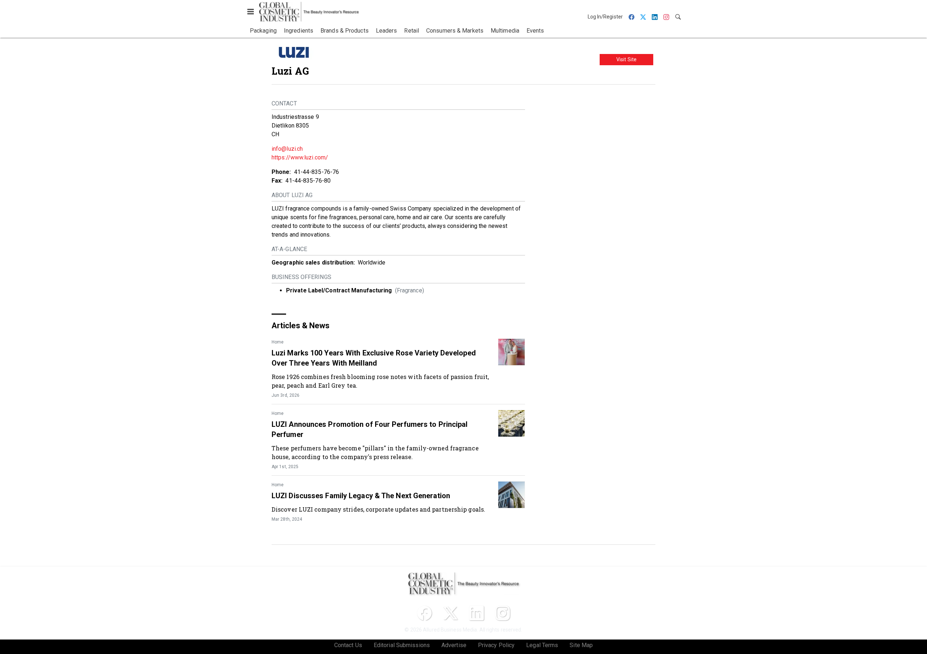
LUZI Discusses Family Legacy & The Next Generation (361, 495)
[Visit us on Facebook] (424, 613)
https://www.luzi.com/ (300, 157)
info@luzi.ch (287, 148)
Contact (284, 103)
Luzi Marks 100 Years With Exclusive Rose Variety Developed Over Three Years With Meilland (374, 358)
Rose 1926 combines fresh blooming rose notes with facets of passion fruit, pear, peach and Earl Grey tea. (380, 381)
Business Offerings (301, 277)
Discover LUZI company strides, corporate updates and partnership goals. (378, 509)
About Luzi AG (292, 195)
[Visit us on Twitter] (450, 613)
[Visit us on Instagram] (502, 613)
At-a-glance (289, 249)
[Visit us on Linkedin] (476, 613)
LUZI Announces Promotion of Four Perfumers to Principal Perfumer (370, 429)
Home (278, 342)
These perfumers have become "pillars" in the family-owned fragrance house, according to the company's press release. (375, 452)
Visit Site (626, 59)
